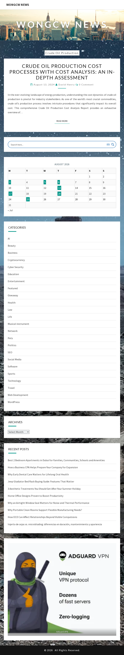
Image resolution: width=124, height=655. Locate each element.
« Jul (10, 210)
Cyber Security (15, 267)
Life (10, 316)
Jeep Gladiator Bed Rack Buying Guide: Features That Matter (41, 481)
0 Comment (86, 84)
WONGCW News (17, 5)
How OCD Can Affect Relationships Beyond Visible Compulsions (42, 517)
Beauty (12, 245)
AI (9, 238)
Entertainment (16, 281)
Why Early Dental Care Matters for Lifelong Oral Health (38, 474)
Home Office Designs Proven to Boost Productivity (35, 495)
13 (59, 187)
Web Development (18, 395)
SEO (10, 352)
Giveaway (13, 295)
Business (12, 252)
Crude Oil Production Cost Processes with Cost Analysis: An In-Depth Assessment (62, 71)
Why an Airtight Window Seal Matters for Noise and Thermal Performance (48, 502)
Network (12, 330)
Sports (11, 373)
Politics (12, 345)
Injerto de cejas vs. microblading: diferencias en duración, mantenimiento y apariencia (55, 524)
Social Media (14, 359)
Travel (11, 387)
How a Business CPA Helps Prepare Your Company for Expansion (43, 467)
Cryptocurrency (16, 260)
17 (10, 193)
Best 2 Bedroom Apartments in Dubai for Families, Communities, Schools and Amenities (56, 460)
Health (12, 302)
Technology (14, 380)
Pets (10, 338)
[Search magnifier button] (112, 144)
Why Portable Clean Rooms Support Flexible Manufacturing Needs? (45, 510)
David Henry (66, 84)
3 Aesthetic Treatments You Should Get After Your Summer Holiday (44, 488)
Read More (63, 120)
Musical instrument (18, 323)
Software (12, 366)
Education (13, 274)
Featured (13, 288)
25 (28, 199)
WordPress (14, 402)
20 (59, 193)
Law (10, 309)
